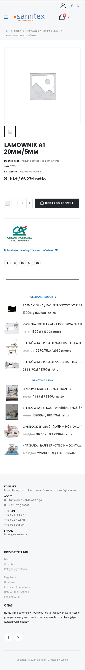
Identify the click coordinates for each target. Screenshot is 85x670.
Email (37, 263)
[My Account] (63, 5)
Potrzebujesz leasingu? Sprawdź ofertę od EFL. (32, 250)
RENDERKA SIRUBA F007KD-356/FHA (47, 389)
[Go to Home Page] (7, 31)
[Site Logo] (29, 17)
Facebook (7, 263)
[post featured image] (12, 309)
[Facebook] (71, 5)
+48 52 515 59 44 (15, 515)
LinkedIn (22, 263)
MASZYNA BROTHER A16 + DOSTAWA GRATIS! (53, 324)
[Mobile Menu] (7, 17)
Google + (30, 263)
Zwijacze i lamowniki (30, 171)
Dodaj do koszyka (59, 203)
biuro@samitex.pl (15, 534)
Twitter (15, 263)
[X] (78, 5)
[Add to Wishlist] (7, 203)
